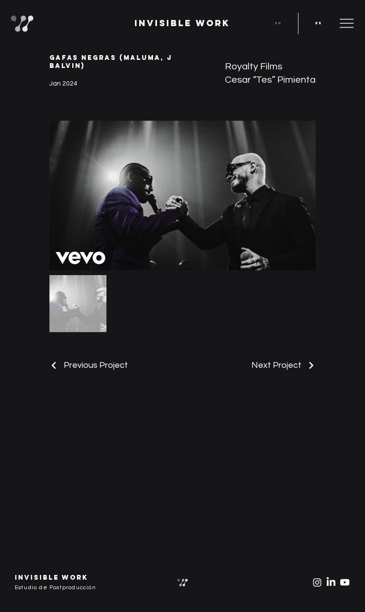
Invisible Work (182, 23)
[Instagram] (317, 582)
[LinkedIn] (331, 582)
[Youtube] (344, 582)
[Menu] (347, 23)
